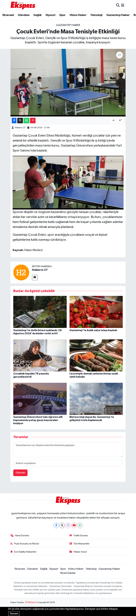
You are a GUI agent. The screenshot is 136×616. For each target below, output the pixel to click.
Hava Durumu (22, 535)
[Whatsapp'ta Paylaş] (26, 120)
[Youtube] (74, 525)
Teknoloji (96, 15)
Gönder (20, 472)
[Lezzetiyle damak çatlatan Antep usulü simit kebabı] (96, 355)
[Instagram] (68, 525)
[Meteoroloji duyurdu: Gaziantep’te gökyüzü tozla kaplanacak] (96, 398)
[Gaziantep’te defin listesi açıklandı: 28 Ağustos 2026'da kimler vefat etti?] (40, 311)
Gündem (23, 15)
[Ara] (118, 5)
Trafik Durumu (80, 535)
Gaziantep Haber (118, 15)
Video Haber (77, 15)
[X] (62, 525)
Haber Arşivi (80, 552)
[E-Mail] (34, 277)
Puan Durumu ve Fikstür (26, 543)
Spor (62, 15)
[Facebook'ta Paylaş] (14, 120)
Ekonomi (8, 15)
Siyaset (50, 15)
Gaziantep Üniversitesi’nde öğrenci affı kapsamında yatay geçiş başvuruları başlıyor (38, 420)
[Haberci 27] (21, 272)
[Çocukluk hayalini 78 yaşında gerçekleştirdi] (40, 355)
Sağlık (37, 15)
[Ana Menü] (122, 5)
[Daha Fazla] (32, 120)
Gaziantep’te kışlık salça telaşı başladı (93, 330)
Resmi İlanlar (68, 573)
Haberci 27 (20, 128)
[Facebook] (56, 525)
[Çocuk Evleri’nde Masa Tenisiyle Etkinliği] (68, 82)
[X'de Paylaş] (20, 120)
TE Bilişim (30, 602)
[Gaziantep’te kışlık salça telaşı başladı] (96, 311)
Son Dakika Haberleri (25, 552)
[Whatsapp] (80, 525)
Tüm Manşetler (81, 543)
